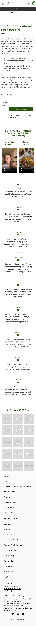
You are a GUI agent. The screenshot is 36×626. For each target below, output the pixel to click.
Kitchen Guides (9, 492)
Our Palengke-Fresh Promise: (15, 58)
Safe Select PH (20, 619)
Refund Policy (9, 561)
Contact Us (8, 534)
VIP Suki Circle (9, 513)
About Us (7, 529)
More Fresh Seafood (14, 116)
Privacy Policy (9, 556)
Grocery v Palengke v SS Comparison (17, 486)
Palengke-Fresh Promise (13, 545)
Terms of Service (10, 550)
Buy (30, 115)
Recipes (7, 497)
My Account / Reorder (11, 518)
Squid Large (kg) (26, 26)
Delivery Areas (9, 566)
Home (3, 26)
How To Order (9, 571)
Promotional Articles (11, 502)
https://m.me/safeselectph (12, 588)
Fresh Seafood (12, 26)
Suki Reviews (9, 508)
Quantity (4, 105)
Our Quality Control (11, 540)
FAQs (6, 577)
